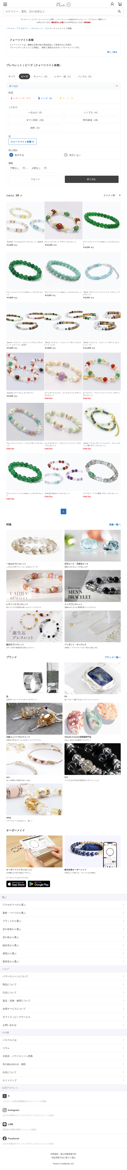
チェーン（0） (41, 76)
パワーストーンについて (15, 976)
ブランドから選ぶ (12, 921)
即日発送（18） (91, 120)
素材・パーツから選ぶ (14, 912)
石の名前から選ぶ (12, 929)
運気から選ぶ (10, 953)
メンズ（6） (47, 98)
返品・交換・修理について (16, 1000)
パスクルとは (10, 1040)
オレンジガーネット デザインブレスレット (60, 242)
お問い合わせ (10, 1025)
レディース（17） (22, 98)
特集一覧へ (115, 524)
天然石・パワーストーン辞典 (18, 1056)
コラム (6, 1048)
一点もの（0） (35, 112)
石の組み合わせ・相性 (14, 1064)
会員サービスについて (14, 1008)
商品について (10, 984)
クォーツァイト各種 (21, 141)
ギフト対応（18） (35, 120)
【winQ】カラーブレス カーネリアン (20, 393)
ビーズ (24, 76)
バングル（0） (85, 76)
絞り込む (13, 86)
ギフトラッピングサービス (16, 1017)
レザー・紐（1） (63, 76)
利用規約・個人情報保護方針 (63, 1154)
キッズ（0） (68, 98)
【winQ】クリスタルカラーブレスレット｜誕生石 (24, 242)
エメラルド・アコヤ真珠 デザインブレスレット (100, 493)
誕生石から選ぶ (11, 945)
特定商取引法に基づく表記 (63, 1157)
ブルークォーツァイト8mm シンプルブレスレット (63, 292)
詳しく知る (112, 52)
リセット (35, 179)
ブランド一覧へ (113, 657)
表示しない (75, 155)
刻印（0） (35, 127)
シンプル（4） (91, 112)
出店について (10, 1072)
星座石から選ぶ (11, 961)
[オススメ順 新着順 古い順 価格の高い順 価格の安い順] (112, 195)
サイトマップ (10, 1080)
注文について (10, 992)
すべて (11, 76)
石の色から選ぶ (11, 937)
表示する (19, 155)
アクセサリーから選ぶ (14, 904)
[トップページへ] (63, 8)
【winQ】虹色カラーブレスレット (57, 493)
